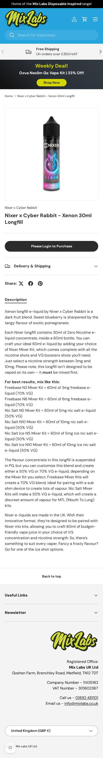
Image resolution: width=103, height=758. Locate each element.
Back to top (51, 576)
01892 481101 (86, 697)
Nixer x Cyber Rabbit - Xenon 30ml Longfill (46, 96)
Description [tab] (16, 299)
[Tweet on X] (21, 283)
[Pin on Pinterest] (40, 283)
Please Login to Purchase (51, 246)
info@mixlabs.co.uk (81, 703)
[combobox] (51, 35)
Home (9, 96)
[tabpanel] (51, 430)
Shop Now (51, 82)
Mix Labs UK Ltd (26, 746)
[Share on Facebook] (30, 283)
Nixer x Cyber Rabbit (21, 207)
